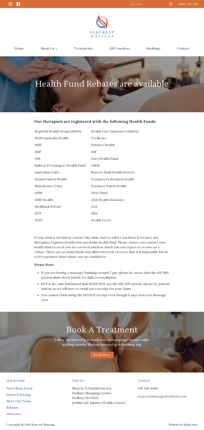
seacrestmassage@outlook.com (162, 396)
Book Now (101, 355)
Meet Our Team (18, 401)
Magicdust (191, 424)
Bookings (153, 48)
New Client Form (19, 388)
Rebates (12, 407)
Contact (183, 48)
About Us (47, 48)
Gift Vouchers (119, 48)
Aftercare (13, 414)
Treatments (83, 48)
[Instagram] (10, 4)
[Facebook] (18, 4)
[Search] (171, 4)
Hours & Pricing (18, 395)
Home (19, 48)
